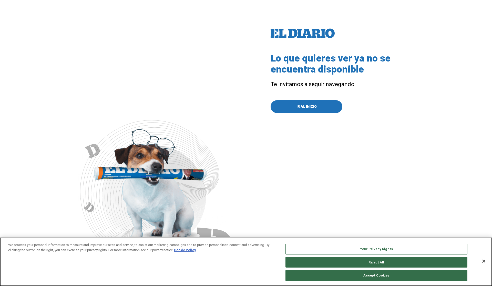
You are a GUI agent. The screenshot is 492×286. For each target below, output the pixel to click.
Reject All (376, 262)
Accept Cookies (376, 275)
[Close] (483, 261)
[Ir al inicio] (303, 33)
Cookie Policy (185, 250)
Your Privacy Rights (376, 249)
